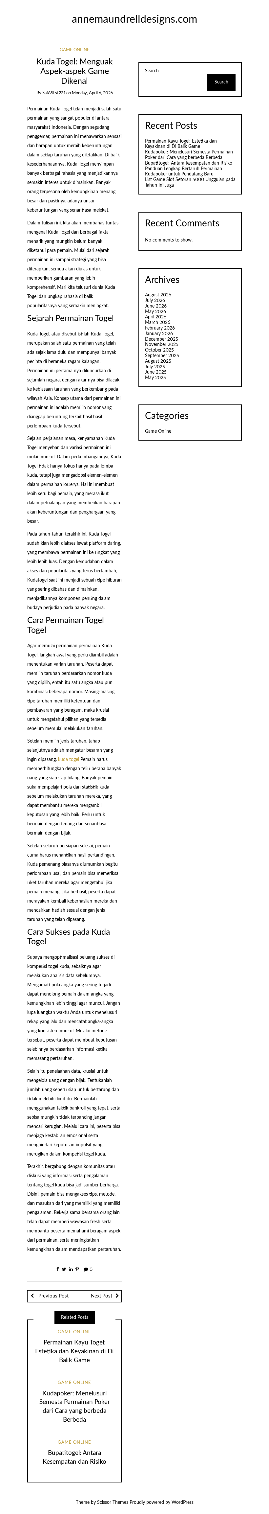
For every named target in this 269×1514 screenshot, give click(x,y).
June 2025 (156, 372)
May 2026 (155, 312)
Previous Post (53, 1296)
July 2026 (155, 300)
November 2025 (161, 344)
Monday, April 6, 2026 (92, 93)
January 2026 (159, 334)
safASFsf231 (53, 93)
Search (152, 71)
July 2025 (155, 367)
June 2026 (156, 306)
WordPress (183, 1502)
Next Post (101, 1296)
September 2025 (162, 356)
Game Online (75, 50)
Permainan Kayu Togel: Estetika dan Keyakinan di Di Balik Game (74, 1352)
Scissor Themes (112, 1502)
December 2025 (161, 339)
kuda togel (68, 759)
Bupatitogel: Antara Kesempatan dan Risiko (188, 163)
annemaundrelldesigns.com (134, 19)
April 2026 (155, 317)
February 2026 (160, 328)
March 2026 (157, 322)
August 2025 (158, 361)
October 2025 (159, 350)
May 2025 (155, 378)
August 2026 (158, 295)
